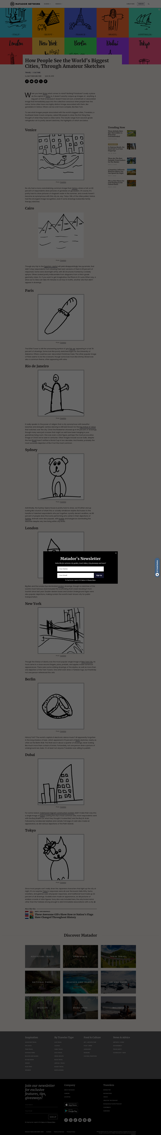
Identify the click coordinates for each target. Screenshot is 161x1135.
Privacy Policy (92, 580)
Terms (83, 580)
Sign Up (99, 575)
